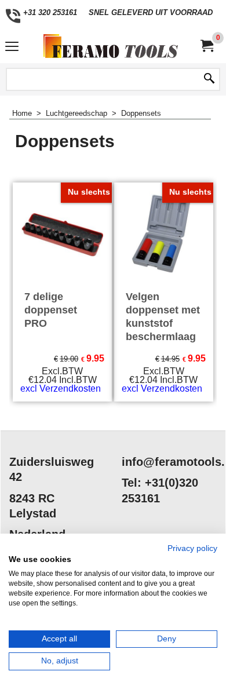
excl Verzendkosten (60, 388)
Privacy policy (192, 548)
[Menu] (12, 47)
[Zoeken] (209, 79)
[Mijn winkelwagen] (206, 46)
